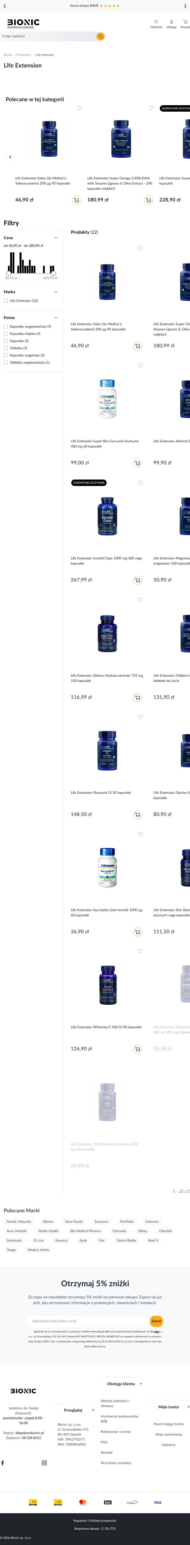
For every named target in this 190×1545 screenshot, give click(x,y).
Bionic (8, 54)
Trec (102, 1240)
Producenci (24, 54)
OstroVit (165, 1231)
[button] (171, 24)
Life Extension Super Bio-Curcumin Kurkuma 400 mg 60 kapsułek (105, 444)
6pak (83, 1240)
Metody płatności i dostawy (115, 1403)
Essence (61, 1240)
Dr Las (39, 1240)
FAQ (104, 1442)
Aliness (48, 1221)
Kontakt (107, 1452)
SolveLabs (14, 1240)
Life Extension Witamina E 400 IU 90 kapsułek (106, 1027)
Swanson (101, 1221)
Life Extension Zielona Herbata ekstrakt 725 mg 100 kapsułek (107, 678)
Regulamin (80, 1520)
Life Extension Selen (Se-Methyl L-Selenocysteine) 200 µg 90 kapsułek (42, 181)
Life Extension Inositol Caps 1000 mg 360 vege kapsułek (106, 561)
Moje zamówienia (168, 1434)
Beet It (153, 1240)
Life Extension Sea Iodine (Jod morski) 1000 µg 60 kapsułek (106, 912)
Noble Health (48, 1231)
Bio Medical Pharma (86, 1231)
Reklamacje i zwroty (116, 1432)
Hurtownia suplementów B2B (120, 1419)
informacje (80, 1303)
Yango (11, 1250)
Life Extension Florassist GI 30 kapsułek (101, 793)
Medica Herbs (38, 1250)
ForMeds (127, 1221)
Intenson (152, 1221)
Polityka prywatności (103, 1520)
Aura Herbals (16, 1231)
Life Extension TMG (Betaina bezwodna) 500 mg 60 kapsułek (105, 1147)
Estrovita (119, 1231)
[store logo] (23, 1390)
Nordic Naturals (19, 1221)
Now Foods (74, 1221)
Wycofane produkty (116, 1463)
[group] (49, 155)
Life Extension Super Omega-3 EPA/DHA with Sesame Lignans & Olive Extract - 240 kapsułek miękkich (119, 184)
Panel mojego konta (169, 1424)
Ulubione (168, 1445)
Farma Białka (126, 1240)
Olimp (142, 1231)
